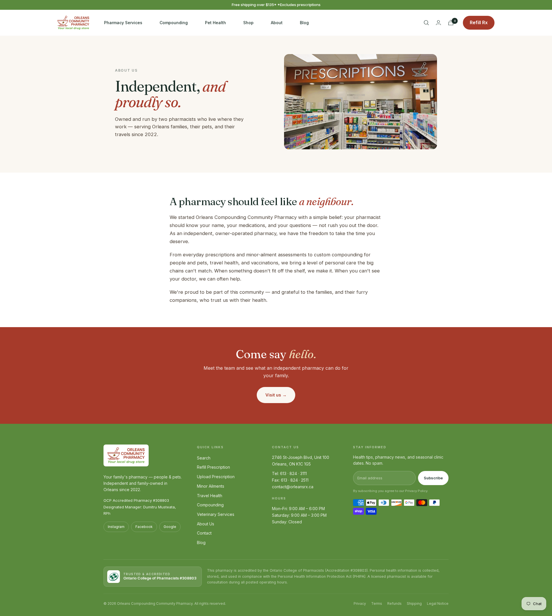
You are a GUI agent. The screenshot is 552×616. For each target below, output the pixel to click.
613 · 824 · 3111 (293, 473)
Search (203, 457)
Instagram (116, 527)
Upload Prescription (216, 476)
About (277, 22)
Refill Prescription (213, 467)
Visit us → (276, 395)
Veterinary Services (215, 514)
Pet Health (215, 22)
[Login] (438, 22)
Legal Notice (437, 603)
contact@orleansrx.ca (292, 486)
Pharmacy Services (123, 22)
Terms (376, 603)
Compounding (174, 22)
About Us (205, 523)
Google (170, 527)
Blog (304, 22)
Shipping (414, 603)
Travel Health (209, 495)
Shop (248, 22)
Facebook (144, 527)
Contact (204, 533)
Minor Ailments (210, 486)
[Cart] (451, 22)
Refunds (394, 603)
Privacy (360, 603)
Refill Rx (479, 22)
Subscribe (433, 478)
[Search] (426, 22)
